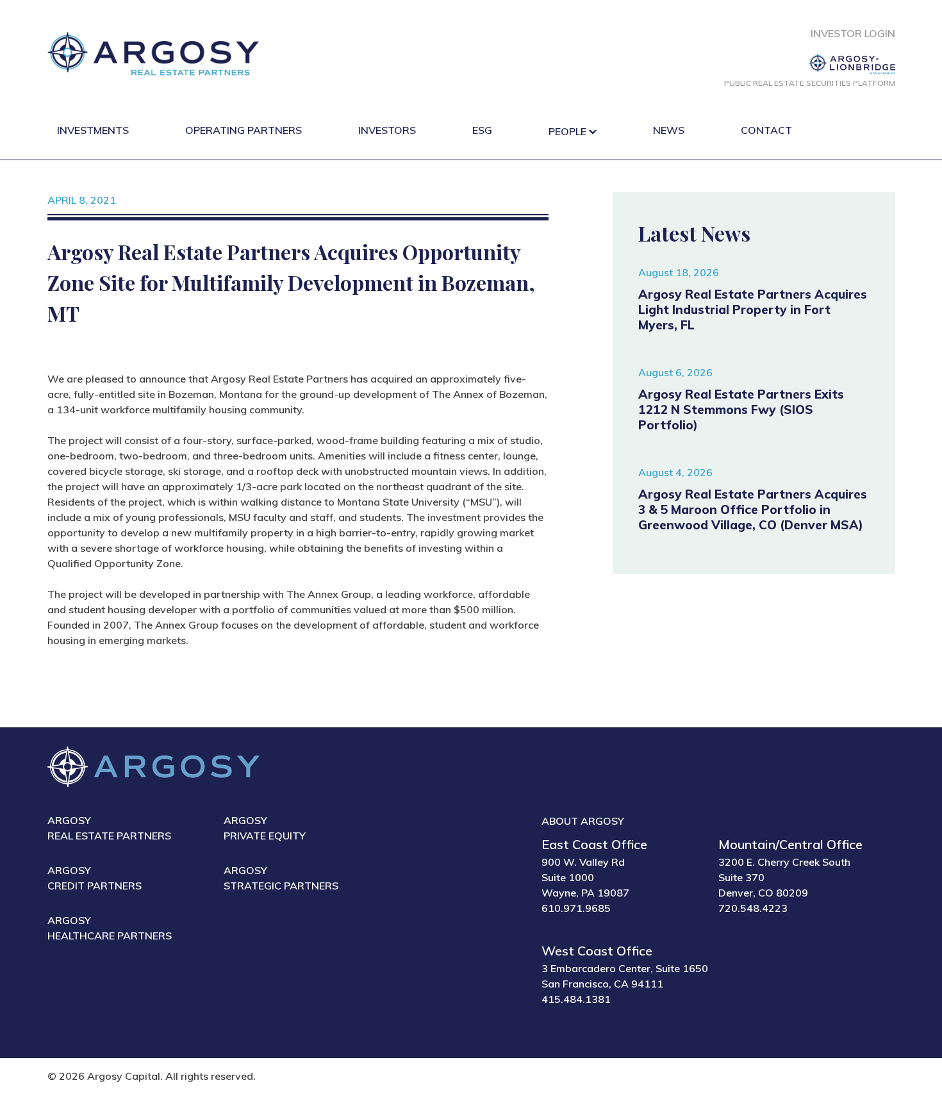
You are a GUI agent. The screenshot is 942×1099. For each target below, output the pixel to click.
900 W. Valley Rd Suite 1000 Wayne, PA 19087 (585, 877)
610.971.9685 (576, 908)
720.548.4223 (753, 908)
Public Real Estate (809, 83)
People (567, 131)
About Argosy (582, 820)
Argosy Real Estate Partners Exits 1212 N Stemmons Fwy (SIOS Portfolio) (741, 409)
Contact (766, 130)
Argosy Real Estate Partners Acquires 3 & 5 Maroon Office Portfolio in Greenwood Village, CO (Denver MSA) (752, 509)
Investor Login (853, 33)
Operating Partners (243, 130)
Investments (93, 130)
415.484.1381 (576, 999)
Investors (387, 130)
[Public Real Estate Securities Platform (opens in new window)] (809, 64)
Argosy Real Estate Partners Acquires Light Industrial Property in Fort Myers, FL (752, 309)
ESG (482, 130)
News (668, 130)
